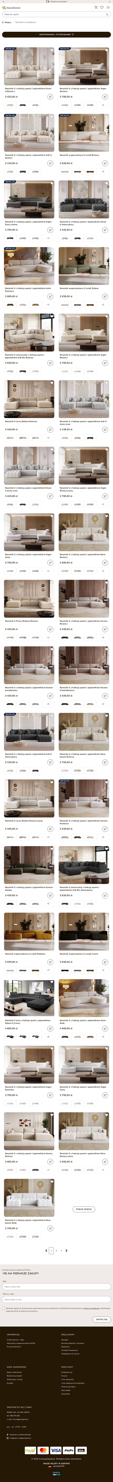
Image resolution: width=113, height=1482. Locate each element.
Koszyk (64, 1376)
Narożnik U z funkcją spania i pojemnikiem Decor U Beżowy (28, 90)
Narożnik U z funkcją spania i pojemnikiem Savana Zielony (29, 888)
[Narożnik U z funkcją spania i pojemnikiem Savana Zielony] (29, 865)
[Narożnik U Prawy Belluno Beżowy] (29, 599)
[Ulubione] (102, 7)
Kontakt (10, 1383)
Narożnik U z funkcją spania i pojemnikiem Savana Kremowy (83, 822)
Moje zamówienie (16, 1367)
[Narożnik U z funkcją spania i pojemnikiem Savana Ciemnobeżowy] (84, 665)
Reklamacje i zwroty (14, 1379)
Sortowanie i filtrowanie (55, 34)
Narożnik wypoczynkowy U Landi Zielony (79, 288)
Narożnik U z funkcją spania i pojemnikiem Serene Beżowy (29, 1155)
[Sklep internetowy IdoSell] (56, 1473)
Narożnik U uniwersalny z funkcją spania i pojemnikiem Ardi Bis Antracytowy (79, 888)
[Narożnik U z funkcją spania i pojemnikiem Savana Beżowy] (84, 599)
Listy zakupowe (67, 1379)
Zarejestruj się (66, 1372)
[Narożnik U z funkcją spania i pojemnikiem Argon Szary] (29, 532)
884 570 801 (15, 1416)
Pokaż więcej (84, 1209)
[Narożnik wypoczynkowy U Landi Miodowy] (29, 931)
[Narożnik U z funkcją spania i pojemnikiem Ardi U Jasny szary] (84, 399)
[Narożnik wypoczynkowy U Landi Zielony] (84, 266)
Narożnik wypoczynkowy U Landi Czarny (79, 954)
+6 (48, 1036)
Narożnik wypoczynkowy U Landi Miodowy (25, 954)
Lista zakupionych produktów (72, 1383)
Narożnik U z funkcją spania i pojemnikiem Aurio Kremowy (28, 289)
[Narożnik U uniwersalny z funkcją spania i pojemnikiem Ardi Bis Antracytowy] (84, 865)
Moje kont (67, 1367)
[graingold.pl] (11, 7)
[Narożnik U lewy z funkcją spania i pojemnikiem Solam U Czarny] (29, 998)
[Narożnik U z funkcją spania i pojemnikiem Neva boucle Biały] (29, 1198)
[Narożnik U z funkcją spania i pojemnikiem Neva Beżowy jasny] (84, 1131)
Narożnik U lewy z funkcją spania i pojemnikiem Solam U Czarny (27, 1021)
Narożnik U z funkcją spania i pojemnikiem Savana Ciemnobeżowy (83, 689)
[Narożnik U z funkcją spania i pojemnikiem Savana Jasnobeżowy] (29, 665)
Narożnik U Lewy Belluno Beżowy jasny (24, 820)
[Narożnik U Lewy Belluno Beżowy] (29, 399)
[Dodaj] (50, 97)
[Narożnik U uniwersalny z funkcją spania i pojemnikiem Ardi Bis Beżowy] (29, 332)
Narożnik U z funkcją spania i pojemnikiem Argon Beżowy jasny (83, 489)
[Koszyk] (96, 7)
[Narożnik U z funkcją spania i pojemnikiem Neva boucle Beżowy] (84, 732)
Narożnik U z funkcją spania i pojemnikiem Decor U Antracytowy (83, 223)
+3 (103, 637)
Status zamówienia (14, 1372)
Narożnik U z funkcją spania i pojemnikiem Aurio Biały (83, 1021)
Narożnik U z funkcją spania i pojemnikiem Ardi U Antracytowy (28, 755)
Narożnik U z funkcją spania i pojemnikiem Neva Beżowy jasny (82, 1155)
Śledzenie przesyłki (14, 1376)
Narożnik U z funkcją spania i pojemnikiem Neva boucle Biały (28, 1221)
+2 (103, 171)
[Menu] (108, 7)
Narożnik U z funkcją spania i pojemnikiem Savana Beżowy (83, 622)
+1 (103, 105)
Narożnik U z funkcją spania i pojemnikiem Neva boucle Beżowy (82, 755)
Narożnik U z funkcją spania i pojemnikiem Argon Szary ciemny (28, 223)
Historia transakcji (68, 1387)
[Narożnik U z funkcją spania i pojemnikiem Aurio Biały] (84, 998)
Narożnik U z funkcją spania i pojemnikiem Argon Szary (28, 556)
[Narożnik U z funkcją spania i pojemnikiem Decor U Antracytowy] (84, 199)
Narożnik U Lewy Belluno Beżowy (21, 421)
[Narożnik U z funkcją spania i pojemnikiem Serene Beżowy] (29, 1131)
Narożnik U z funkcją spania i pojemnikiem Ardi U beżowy (28, 156)
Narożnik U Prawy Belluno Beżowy (21, 621)
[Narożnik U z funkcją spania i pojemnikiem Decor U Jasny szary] (29, 466)
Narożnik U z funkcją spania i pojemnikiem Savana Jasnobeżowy (29, 689)
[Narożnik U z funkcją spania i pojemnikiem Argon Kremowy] (29, 1065)
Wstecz (8, 22)
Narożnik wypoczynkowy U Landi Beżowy (79, 155)
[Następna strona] (66, 1250)
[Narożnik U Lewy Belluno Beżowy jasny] (29, 798)
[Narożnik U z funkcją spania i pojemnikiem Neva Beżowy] (84, 532)
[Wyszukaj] (106, 14)
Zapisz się (101, 1319)
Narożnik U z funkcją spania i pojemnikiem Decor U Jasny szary (28, 489)
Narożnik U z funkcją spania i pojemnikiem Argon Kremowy (28, 1088)
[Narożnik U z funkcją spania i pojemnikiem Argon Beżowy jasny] (84, 466)
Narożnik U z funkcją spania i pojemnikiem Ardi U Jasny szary (83, 422)
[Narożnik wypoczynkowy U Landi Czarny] (84, 931)
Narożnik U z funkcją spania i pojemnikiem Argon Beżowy (83, 90)
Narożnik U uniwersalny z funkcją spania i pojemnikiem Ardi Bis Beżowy (25, 356)
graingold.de (58, 1466)
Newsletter (65, 1394)
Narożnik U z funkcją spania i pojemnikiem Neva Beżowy (82, 556)
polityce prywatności (92, 1308)
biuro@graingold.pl (20, 1419)
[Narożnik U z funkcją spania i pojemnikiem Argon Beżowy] (84, 332)
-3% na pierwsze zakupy (20, 1273)
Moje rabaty (65, 1390)
